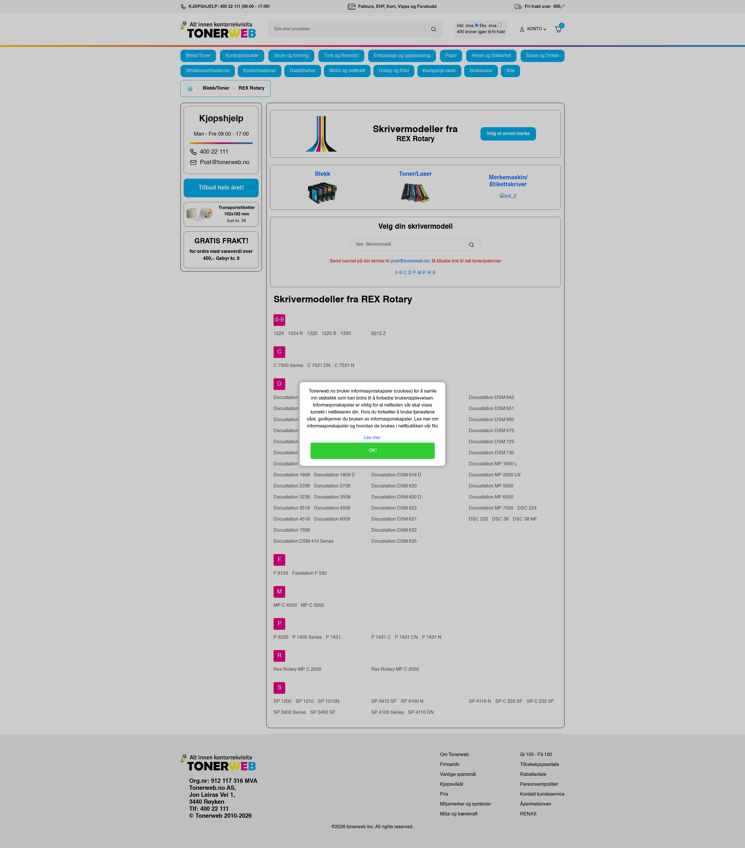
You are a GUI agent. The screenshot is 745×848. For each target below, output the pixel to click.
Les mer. (372, 438)
